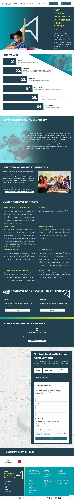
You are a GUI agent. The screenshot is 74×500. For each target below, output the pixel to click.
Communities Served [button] (33, 486)
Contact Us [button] (7, 489)
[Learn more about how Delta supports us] (19, 461)
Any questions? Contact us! (41, 377)
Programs (30, 3)
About (22, 3)
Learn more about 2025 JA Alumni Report (19, 191)
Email (37, 396)
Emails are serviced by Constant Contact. (42, 434)
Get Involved (65, 3)
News (44, 3)
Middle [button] (45, 485)
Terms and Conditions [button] (9, 497)
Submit (51, 438)
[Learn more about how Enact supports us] (31, 461)
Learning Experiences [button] (47, 481)
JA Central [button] (21, 498)
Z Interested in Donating (44, 424)
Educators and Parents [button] (48, 470)
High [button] (44, 486)
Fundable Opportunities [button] (61, 472)
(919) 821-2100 (8, 491)
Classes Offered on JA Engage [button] (34, 474)
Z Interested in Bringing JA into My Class (48, 421)
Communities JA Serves (37, 340)
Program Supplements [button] (47, 473)
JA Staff (17, 310)
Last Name (38, 411)
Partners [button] (60, 470)
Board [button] (31, 483)
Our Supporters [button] (62, 475)
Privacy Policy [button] (19, 497)
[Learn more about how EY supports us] (43, 461)
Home (15, 3)
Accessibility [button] (27, 497)
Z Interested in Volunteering (45, 426)
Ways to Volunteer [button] (34, 471)
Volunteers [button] (33, 470)
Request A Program (61, 370)
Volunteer (48, 370)
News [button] (31, 492)
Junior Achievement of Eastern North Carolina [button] (63, 483)
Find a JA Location (62, 487)
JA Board (52, 310)
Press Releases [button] (33, 490)
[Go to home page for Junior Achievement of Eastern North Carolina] (6, 4)
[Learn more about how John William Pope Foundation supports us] (66, 461)
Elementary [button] (46, 483)
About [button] (31, 480)
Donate (38, 370)
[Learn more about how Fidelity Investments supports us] (54, 461)
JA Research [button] (32, 489)
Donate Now (53, 3)
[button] (24, 3)
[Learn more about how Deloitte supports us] (8, 461)
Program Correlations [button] (46, 477)
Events (38, 3)
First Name (38, 403)
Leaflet (58, 447)
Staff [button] (30, 482)
